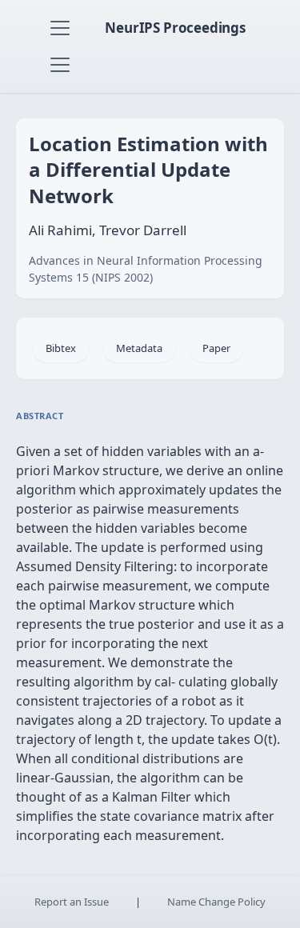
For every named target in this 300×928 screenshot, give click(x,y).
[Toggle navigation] (60, 28)
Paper (216, 348)
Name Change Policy (216, 901)
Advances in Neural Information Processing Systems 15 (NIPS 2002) (145, 269)
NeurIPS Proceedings (175, 27)
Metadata (139, 348)
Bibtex (61, 348)
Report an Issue (71, 901)
